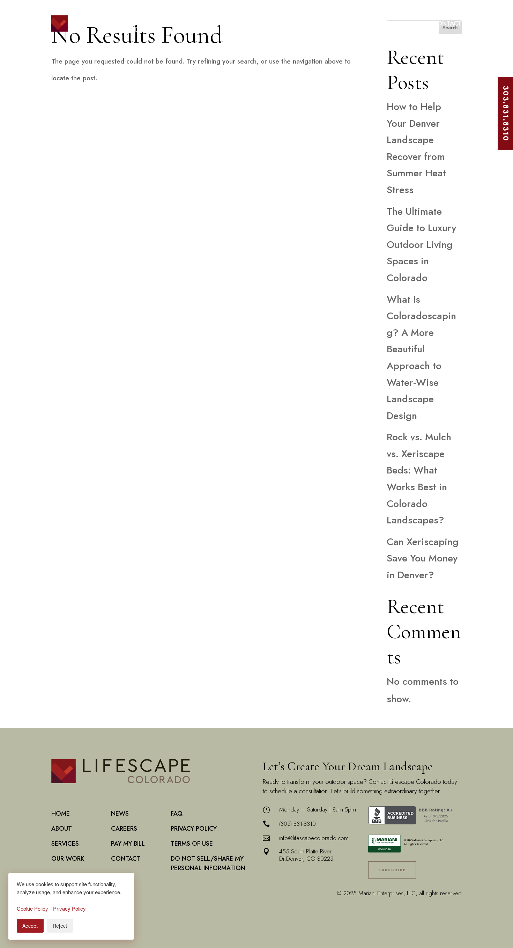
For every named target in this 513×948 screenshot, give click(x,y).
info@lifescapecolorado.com (314, 838)
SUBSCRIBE (392, 870)
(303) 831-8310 (297, 824)
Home (182, 23)
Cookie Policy (32, 908)
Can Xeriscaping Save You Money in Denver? (423, 558)
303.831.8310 (505, 113)
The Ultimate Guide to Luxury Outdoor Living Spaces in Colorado (421, 244)
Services (248, 23)
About (209, 23)
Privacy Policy (194, 828)
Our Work (293, 23)
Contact (447, 23)
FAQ (177, 813)
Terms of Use (192, 843)
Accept (30, 925)
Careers (370, 23)
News (333, 23)
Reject (60, 925)
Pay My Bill (408, 23)
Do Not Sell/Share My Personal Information (208, 863)
